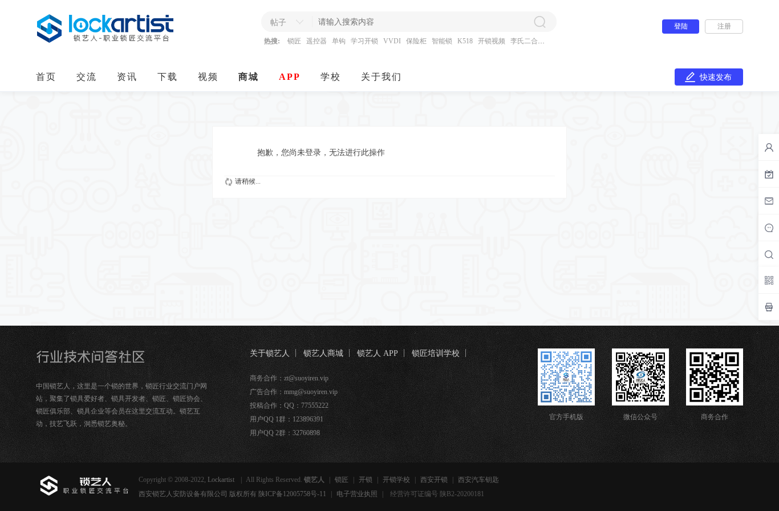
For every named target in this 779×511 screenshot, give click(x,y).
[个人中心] (768, 147)
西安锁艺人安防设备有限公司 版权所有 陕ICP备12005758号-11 (232, 494)
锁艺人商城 (323, 353)
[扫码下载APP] (768, 307)
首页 (46, 77)
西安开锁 (434, 480)
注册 (724, 26)
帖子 (278, 22)
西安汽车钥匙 (478, 480)
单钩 (339, 41)
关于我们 (381, 77)
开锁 (365, 480)
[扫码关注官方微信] (768, 280)
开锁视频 (491, 41)
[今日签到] (768, 174)
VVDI (392, 41)
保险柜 (416, 41)
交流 (86, 77)
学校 (330, 77)
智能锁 (442, 41)
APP (290, 77)
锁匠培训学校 (436, 353)
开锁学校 (396, 480)
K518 (465, 41)
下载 (167, 77)
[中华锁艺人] (106, 40)
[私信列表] (768, 200)
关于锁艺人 (270, 353)
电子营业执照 (357, 494)
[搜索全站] (768, 254)
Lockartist (222, 480)
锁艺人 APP (377, 353)
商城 (248, 77)
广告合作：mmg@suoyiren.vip (294, 392)
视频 (208, 77)
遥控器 (316, 41)
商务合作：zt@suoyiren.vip (289, 378)
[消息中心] (768, 227)
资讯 (127, 77)
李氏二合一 (527, 41)
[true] (539, 21)
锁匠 (294, 41)
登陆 (681, 26)
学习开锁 (364, 41)
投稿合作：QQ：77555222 (289, 405)
